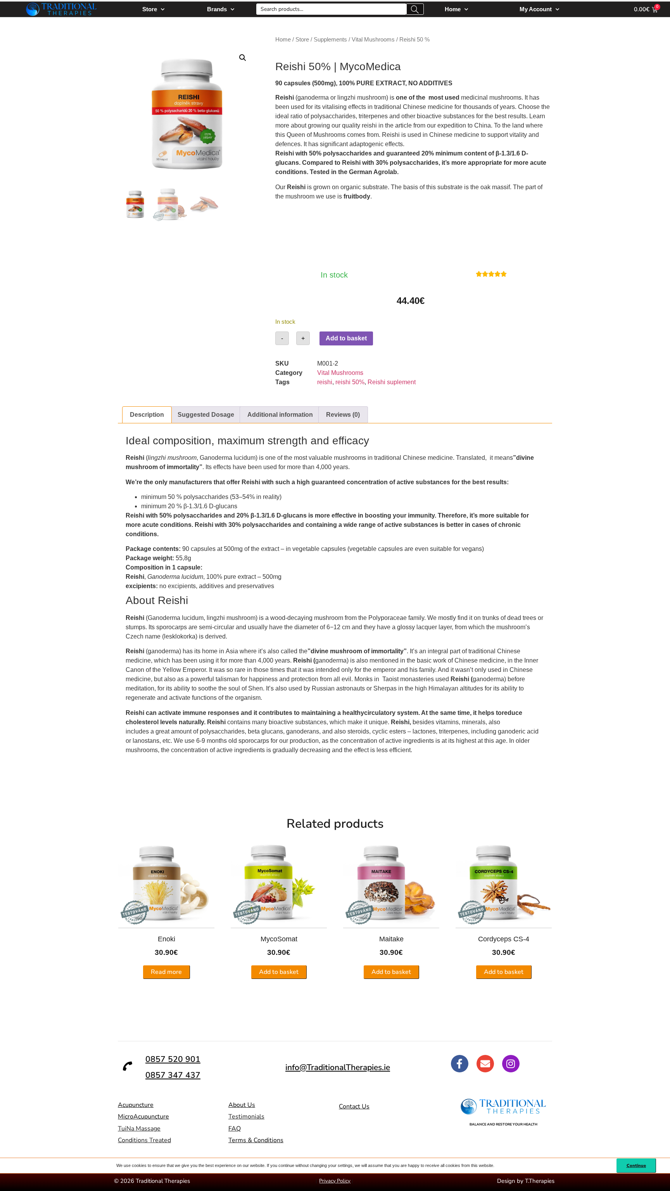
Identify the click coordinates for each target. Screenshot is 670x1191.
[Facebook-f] (459, 1063)
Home (453, 9)
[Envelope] (485, 1063)
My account (536, 9)
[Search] (415, 9)
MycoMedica (370, 66)
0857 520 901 (172, 1059)
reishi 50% (349, 382)
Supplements (330, 39)
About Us (241, 1105)
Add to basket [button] (279, 972)
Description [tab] (147, 414)
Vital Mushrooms (373, 39)
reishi (324, 382)
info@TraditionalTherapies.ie (337, 1067)
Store (149, 9)
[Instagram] (511, 1063)
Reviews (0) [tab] (343, 414)
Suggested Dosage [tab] (206, 414)
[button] (243, 58)
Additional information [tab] (280, 414)
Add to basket (346, 338)
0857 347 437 (172, 1075)
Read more (166, 972)
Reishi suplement (392, 382)
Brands (217, 9)
